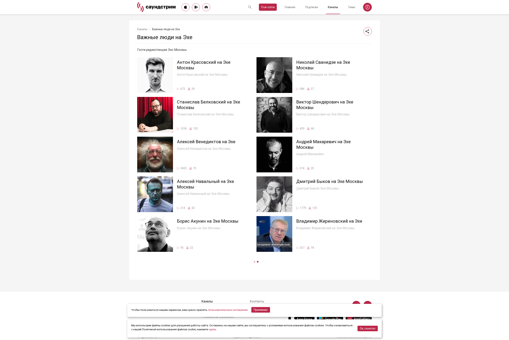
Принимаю (261, 309)
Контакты (257, 301)
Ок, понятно (367, 328)
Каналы (333, 7)
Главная (290, 7)
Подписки (311, 7)
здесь (212, 329)
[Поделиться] (367, 31)
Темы (351, 7)
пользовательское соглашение (228, 309)
